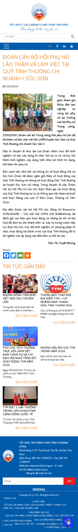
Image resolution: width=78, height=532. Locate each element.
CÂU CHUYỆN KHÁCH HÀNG (18, 520)
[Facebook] (6, 255)
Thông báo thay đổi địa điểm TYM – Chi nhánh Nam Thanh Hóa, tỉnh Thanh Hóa (56, 300)
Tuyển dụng (53, 527)
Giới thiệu (39, 501)
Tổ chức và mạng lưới (16, 504)
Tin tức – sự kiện (35, 524)
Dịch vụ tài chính (14, 515)
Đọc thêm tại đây (27, 315)
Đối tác (8, 508)
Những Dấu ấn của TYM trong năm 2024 (57, 349)
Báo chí (19, 524)
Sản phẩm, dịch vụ (39, 512)
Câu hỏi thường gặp (26, 508)
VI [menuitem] (50, 46)
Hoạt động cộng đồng (40, 515)
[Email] (20, 255)
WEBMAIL (39, 489)
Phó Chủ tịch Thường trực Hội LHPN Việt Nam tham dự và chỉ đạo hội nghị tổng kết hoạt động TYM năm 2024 (19, 356)
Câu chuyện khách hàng (48, 519)
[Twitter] (13, 255)
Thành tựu (60, 504)
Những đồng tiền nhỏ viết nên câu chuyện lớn (19, 298)
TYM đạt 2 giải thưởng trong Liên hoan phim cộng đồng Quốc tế (19, 411)
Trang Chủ (10, 498)
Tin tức (8, 524)
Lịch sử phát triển (41, 504)
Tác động (51, 524)
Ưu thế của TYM (65, 515)
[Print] (27, 255)
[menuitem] (50, 46)
